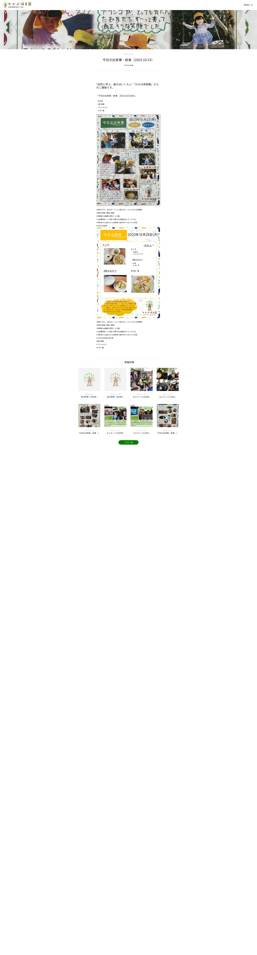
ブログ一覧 (128, 442)
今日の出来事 (128, 65)
